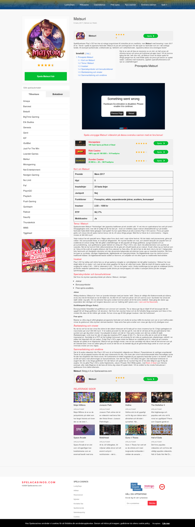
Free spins (115, 4)
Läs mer (166, 523)
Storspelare (94, 141)
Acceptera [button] (156, 523)
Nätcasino (84, 4)
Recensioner (78, 495)
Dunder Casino (96, 159)
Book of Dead (151, 363)
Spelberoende (79, 508)
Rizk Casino (94, 150)
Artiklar (76, 490)
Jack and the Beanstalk (148, 302)
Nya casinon (130, 4)
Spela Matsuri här (46, 76)
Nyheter (76, 499)
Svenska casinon (148, 4)
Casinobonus (99, 4)
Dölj (87, 53)
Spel (163, 4)
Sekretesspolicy (79, 512)
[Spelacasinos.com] (38, 5)
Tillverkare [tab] (34, 94)
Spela (149, 36)
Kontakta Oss (78, 503)
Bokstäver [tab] (58, 94)
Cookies (77, 516)
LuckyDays (70, 4)
